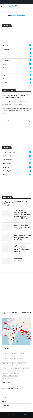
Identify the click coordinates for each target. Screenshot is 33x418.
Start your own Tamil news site (10, 388)
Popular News (6, 405)
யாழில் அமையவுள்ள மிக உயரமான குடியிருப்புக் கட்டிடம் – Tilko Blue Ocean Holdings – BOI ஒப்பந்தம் (22, 248)
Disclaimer (5, 401)
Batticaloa (6, 353)
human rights (22, 363)
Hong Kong (17, 49)
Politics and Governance (9, 378)
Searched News (17, 163)
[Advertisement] (16, 134)
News (5, 373)
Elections (6, 360)
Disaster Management (9, 358)
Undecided (17, 167)
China (17, 53)
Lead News (26, 368)
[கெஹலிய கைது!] (7, 261)
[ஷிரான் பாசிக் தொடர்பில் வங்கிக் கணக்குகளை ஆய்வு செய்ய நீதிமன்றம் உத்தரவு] (7, 238)
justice (5, 368)
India (17, 64)
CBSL (22, 353)
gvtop (12, 363)
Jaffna (20, 365)
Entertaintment (15, 360)
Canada (17, 56)
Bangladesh (17, 60)
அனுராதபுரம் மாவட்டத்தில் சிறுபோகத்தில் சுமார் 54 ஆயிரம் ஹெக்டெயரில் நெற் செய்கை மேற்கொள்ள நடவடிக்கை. (16, 110)
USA (17, 71)
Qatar (17, 79)
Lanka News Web (15, 368)
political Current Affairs (10, 375)
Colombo (6, 356)
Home (3, 12)
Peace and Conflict (15, 373)
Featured (26, 360)
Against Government (17, 152)
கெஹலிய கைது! (18, 258)
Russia (17, 82)
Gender (5, 363)
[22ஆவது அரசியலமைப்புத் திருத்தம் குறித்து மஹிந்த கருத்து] (7, 227)
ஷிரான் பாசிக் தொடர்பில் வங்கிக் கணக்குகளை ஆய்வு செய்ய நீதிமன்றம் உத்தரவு (22, 237)
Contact (4, 397)
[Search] (31, 6)
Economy (20, 358)
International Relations (9, 365)
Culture (14, 356)
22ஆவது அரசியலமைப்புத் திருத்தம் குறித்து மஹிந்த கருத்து (22, 226)
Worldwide (17, 174)
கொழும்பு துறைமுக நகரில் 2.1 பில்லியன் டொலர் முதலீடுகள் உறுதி (14, 203)
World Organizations (17, 171)
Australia (17, 67)
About (3, 393)
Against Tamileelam (17, 156)
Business (15, 353)
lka (4, 370)
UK (17, 75)
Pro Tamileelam (17, 159)
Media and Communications (15, 370)
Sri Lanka (17, 45)
